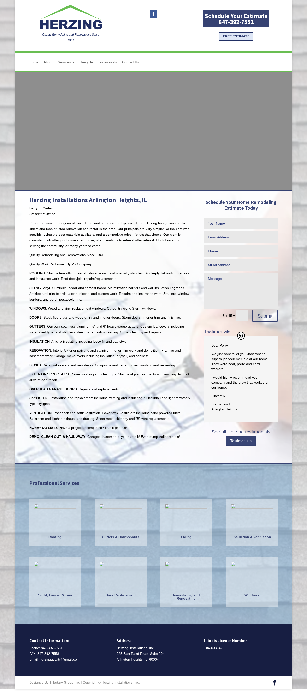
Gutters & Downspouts (120, 537)
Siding (186, 537)
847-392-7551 (52, 648)
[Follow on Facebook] (153, 14)
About (48, 62)
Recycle (87, 62)
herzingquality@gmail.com (60, 659)
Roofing (55, 537)
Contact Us (130, 62)
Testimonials (107, 62)
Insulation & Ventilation (252, 537)
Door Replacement (121, 595)
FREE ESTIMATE (236, 36)
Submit (265, 316)
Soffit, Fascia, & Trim (55, 595)
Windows (252, 595)
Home (33, 62)
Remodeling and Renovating (186, 596)
